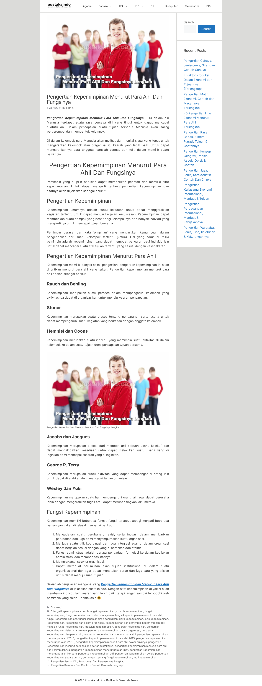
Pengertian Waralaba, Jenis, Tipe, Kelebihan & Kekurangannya (199, 232)
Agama (87, 6)
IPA (121, 6)
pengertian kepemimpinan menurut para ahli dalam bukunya (111, 641)
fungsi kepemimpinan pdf (62, 618)
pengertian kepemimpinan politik (134, 653)
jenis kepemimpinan (156, 618)
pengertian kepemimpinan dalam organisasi (114, 630)
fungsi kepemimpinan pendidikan (98, 618)
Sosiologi (56, 607)
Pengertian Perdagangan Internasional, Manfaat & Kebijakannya (193, 213)
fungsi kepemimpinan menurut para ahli (138, 615)
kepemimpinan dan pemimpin (123, 622)
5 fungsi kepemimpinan (65, 611)
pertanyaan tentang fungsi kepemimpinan (107, 657)
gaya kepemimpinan (131, 618)
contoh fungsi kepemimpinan (97, 611)
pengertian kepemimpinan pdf (96, 653)
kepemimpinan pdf (153, 622)
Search (189, 22)
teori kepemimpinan (145, 657)
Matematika (192, 6)
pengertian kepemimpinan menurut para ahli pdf (99, 649)
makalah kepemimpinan (99, 626)
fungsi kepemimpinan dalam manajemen (90, 615)
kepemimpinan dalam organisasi (85, 622)
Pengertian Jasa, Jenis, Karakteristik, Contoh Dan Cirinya (198, 175)
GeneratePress (128, 680)
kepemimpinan (55, 622)
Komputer (171, 6)
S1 (152, 6)
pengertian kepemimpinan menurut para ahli (109, 634)
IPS (137, 6)
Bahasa (103, 6)
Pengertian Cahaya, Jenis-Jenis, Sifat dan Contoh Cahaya (199, 65)
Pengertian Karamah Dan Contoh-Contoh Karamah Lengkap (87, 665)
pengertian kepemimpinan (129, 626)
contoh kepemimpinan (129, 611)
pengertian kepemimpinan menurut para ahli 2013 (105, 638)
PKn (209, 6)
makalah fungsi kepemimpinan (65, 626)
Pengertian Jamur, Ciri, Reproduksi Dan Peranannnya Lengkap (87, 661)
